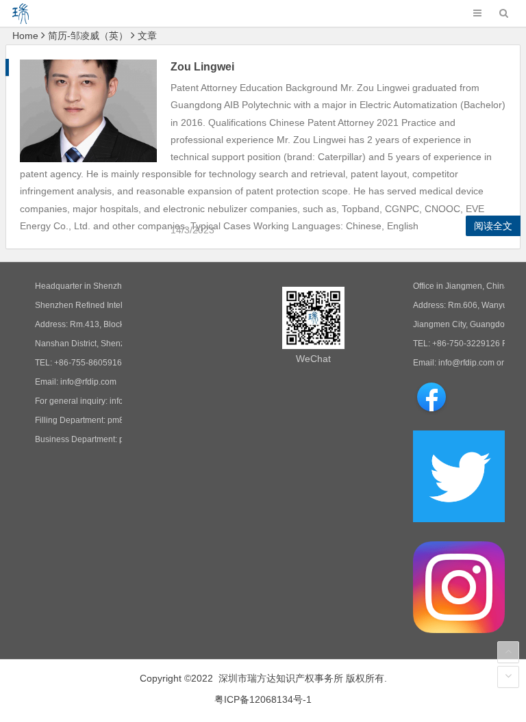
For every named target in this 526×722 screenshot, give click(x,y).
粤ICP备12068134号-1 (263, 699)
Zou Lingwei (202, 67)
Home (25, 35)
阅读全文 (493, 225)
